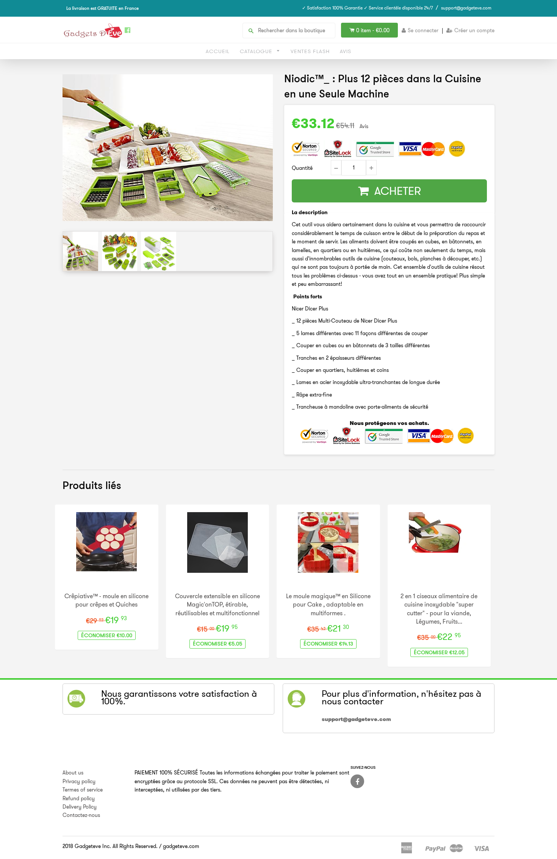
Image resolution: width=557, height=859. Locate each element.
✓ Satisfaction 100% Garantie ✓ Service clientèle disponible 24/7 (367, 8)
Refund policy (79, 798)
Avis (345, 51)
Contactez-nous (81, 815)
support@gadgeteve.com (466, 8)
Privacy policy (79, 781)
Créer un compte (474, 30)
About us (73, 772)
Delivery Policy (80, 806)
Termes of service (83, 789)
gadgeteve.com (181, 846)
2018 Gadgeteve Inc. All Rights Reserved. (110, 846)
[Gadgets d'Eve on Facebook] (357, 781)
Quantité (302, 168)
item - (373, 30)
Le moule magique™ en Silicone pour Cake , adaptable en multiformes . (328, 604)
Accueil (218, 51)
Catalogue (257, 51)
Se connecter (423, 30)
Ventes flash (310, 51)
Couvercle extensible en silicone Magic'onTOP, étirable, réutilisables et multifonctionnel (217, 604)
